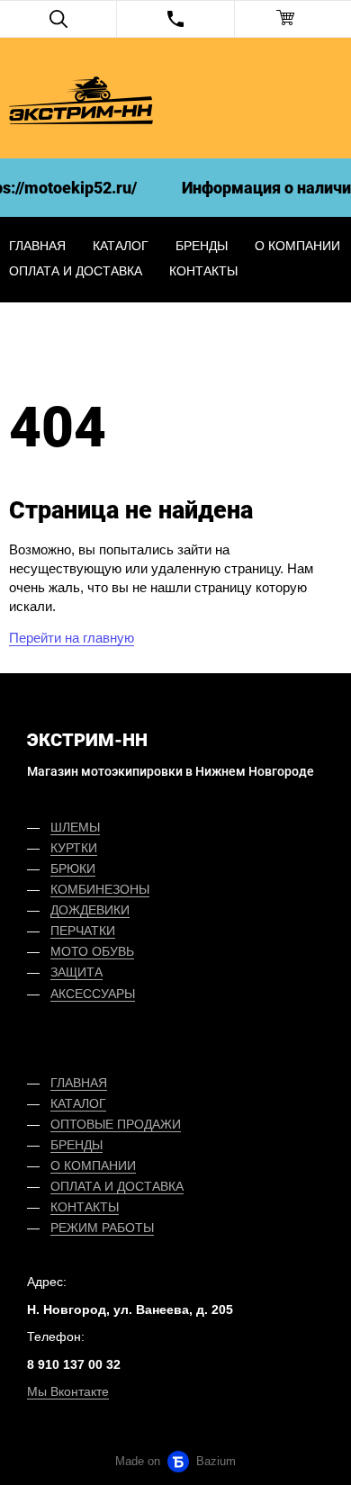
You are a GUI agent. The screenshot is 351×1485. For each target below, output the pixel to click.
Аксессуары (92, 993)
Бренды (202, 245)
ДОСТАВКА (150, 1186)
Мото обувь (92, 951)
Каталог (120, 245)
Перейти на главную (71, 637)
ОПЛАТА (75, 1186)
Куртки (73, 848)
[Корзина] (293, 19)
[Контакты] (175, 19)
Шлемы (75, 827)
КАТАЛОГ (78, 1103)
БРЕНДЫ (76, 1145)
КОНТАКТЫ (84, 1207)
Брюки (72, 868)
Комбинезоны (99, 889)
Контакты (203, 271)
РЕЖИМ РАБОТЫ (102, 1227)
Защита (76, 972)
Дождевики (90, 910)
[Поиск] (58, 19)
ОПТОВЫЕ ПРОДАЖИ (115, 1124)
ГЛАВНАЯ (78, 1083)
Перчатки (82, 930)
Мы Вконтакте (68, 1391)
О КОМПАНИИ (93, 1165)
